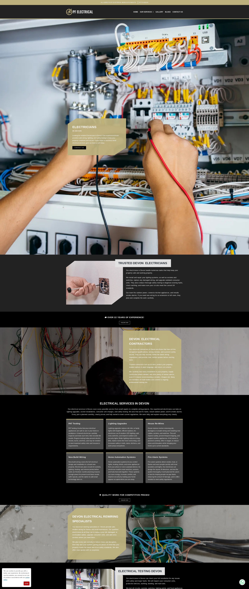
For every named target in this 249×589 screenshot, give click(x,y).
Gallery (159, 12)
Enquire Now (124, 322)
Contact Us (178, 12)
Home (135, 12)
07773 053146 (143, 2)
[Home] (79, 11)
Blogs (168, 12)
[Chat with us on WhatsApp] (242, 582)
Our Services (146, 12)
